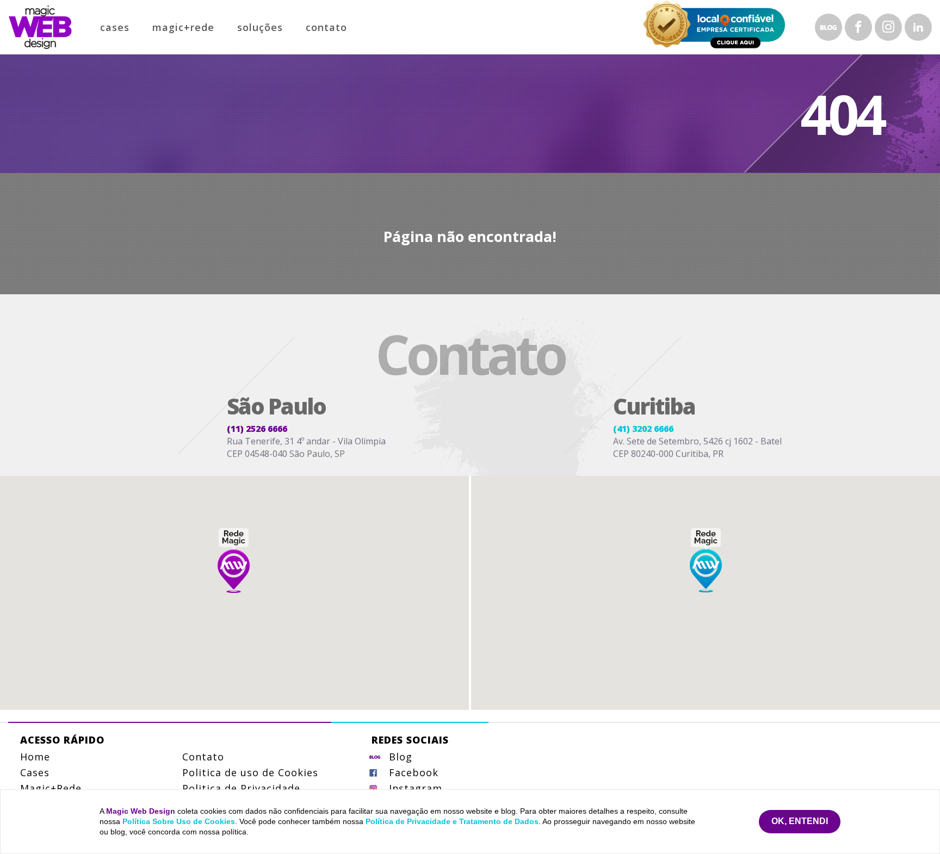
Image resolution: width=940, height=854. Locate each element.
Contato (326, 27)
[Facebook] (858, 27)
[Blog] (828, 27)
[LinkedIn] (918, 27)
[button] (234, 560)
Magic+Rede (183, 27)
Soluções (260, 27)
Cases (114, 27)
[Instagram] (888, 27)
